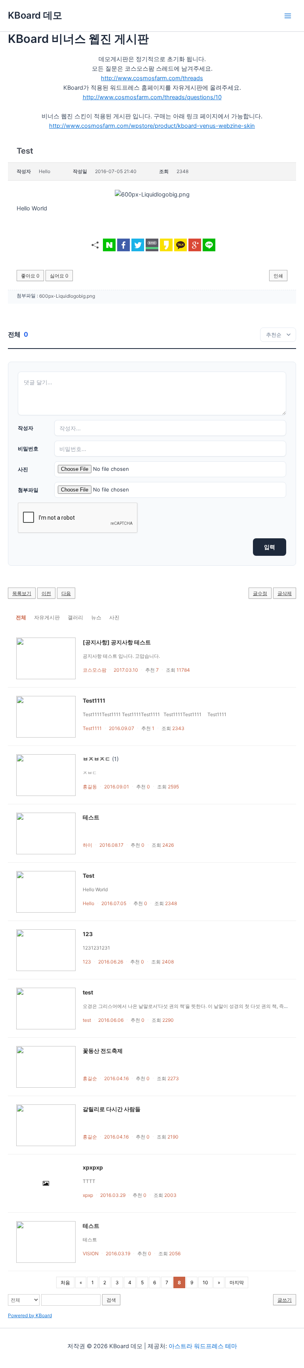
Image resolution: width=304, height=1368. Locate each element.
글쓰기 (284, 1300)
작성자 (25, 428)
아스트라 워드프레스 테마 (203, 1346)
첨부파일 (28, 490)
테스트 (91, 817)
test (88, 992)
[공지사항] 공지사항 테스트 (117, 642)
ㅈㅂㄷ (90, 773)
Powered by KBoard (30, 1315)
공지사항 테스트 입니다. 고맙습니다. (121, 656)
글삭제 (284, 593)
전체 (21, 617)
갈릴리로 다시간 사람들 (112, 1109)
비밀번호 (28, 448)
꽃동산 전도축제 (103, 1050)
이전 (46, 593)
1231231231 (96, 948)
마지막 (237, 1282)
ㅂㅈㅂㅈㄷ (96, 758)
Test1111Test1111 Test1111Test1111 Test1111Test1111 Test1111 (154, 714)
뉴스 (96, 617)
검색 (111, 1300)
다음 (66, 593)
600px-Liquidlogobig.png (67, 296)
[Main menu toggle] (287, 16)
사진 (23, 469)
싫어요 (59, 276)
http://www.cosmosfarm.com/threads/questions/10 (152, 97)
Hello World (95, 889)
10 (205, 1282)
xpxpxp (93, 1167)
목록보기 (21, 593)
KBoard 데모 (35, 15)
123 (88, 934)
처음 (65, 1282)
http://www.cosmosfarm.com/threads (152, 78)
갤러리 (75, 617)
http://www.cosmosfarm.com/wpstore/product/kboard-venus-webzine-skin (152, 125)
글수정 (260, 593)
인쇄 (278, 276)
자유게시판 (47, 617)
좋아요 (30, 276)
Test (88, 875)
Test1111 (94, 700)
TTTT (89, 1181)
